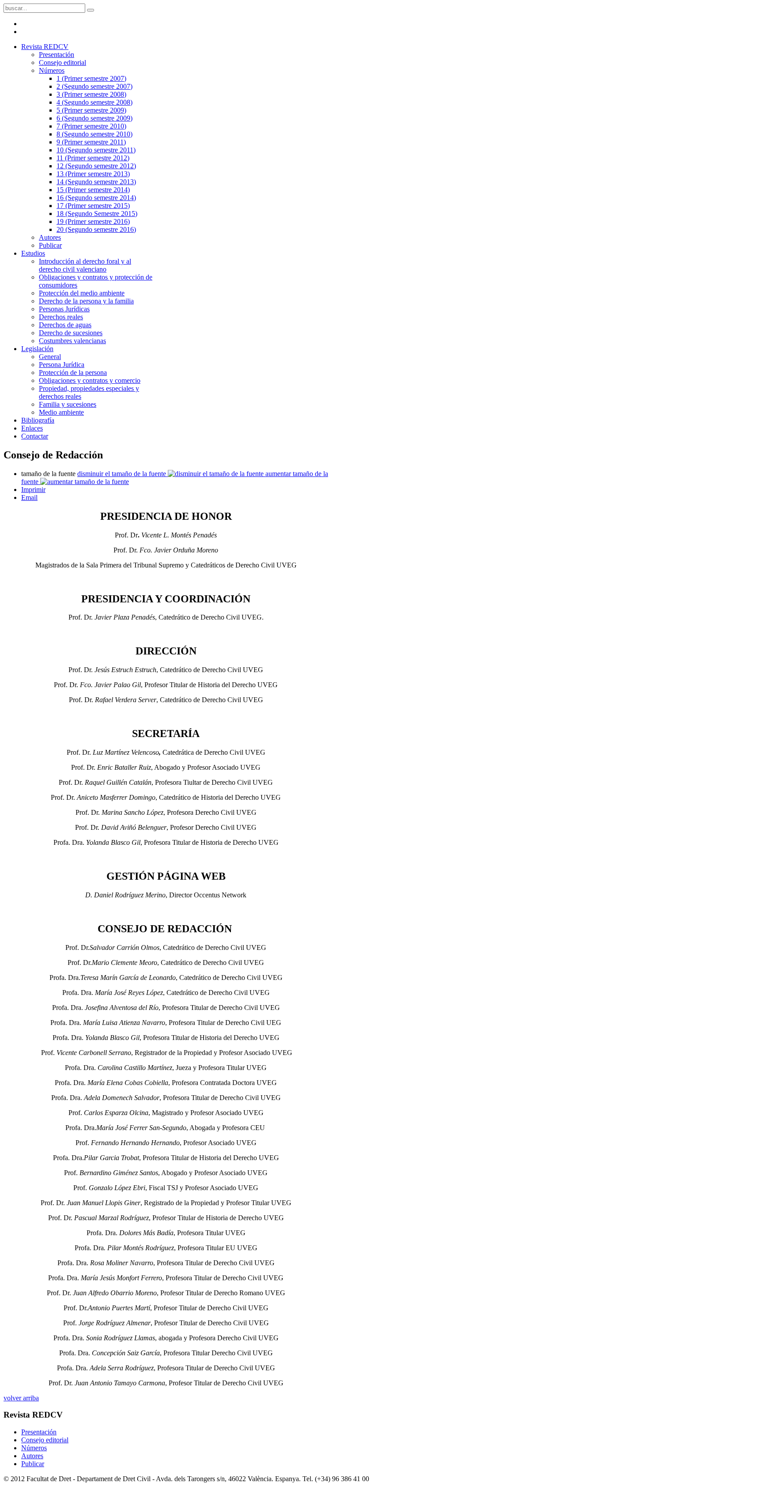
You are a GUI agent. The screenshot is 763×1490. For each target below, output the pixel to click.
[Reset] (90, 10)
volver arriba (21, 1398)
